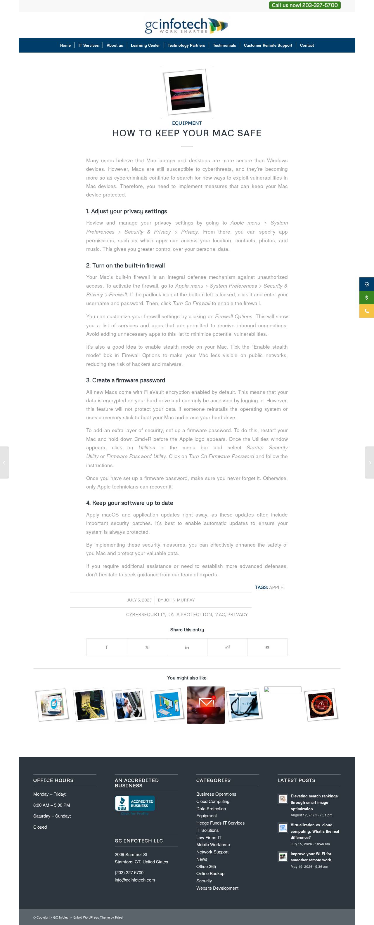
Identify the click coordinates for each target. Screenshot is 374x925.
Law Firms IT (208, 837)
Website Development (217, 888)
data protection (189, 614)
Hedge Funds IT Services (220, 823)
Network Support (212, 852)
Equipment (187, 123)
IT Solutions (207, 830)
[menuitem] (65, 45)
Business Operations (216, 794)
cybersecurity (145, 614)
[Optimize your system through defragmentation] (369, 462)
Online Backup (210, 873)
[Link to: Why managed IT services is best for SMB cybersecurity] (167, 705)
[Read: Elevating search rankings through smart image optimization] (283, 799)
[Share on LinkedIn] (187, 647)
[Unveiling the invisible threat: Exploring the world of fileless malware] (4, 462)
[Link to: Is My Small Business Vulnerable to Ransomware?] (91, 705)
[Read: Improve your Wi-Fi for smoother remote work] (283, 856)
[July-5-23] (187, 92)
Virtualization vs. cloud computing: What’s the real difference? (315, 831)
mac (219, 614)
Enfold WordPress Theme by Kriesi (98, 917)
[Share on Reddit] (227, 647)
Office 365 (206, 866)
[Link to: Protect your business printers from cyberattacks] (283, 705)
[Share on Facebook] (106, 647)
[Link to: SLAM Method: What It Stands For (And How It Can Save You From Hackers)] (206, 705)
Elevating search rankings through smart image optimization (314, 802)
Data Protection (211, 808)
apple (276, 587)
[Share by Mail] (267, 647)
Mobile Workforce (213, 844)
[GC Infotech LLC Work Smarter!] (187, 25)
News (201, 859)
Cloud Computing (212, 801)
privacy (237, 614)
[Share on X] (147, 647)
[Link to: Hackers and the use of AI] (321, 705)
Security (204, 880)
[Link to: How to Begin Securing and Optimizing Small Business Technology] (129, 705)
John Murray (179, 599)
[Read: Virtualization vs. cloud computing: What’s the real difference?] (283, 828)
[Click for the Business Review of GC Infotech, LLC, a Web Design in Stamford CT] (135, 814)
